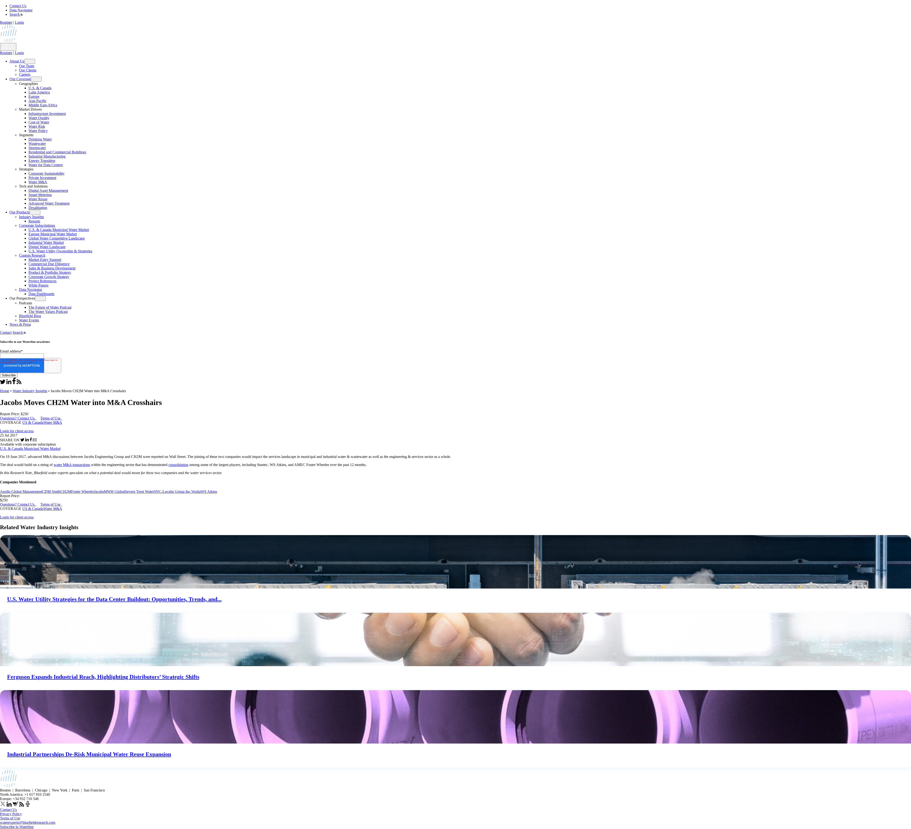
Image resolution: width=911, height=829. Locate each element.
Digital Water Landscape (46, 247)
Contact (6, 332)
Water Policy (38, 131)
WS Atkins (209, 492)
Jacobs (99, 492)
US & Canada (32, 422)
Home (4, 391)
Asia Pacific (37, 101)
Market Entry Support (44, 260)
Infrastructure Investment (47, 114)
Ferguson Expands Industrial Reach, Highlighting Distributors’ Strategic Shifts (103, 677)
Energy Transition (41, 161)
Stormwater (37, 148)
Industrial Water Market (46, 242)
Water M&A (37, 182)
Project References (42, 281)
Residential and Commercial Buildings (57, 152)
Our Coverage (20, 79)
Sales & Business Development (51, 268)
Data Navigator (21, 10)
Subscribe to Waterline (17, 827)
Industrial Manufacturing (46, 156)
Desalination (37, 208)
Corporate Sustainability (46, 173)
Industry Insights (31, 217)
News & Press (20, 324)
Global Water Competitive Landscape (56, 238)
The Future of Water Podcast (49, 307)
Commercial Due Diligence (49, 264)
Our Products (19, 212)
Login (19, 22)
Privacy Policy (11, 814)
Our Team (26, 66)
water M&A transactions (72, 465)
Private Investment (42, 178)
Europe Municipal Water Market (52, 234)
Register (6, 22)
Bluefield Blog (30, 316)
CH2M (65, 492)
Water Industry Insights (30, 391)
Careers (24, 74)
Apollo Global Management (21, 492)
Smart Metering (40, 195)
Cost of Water (38, 122)
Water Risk (36, 126)
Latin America (39, 92)
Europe (33, 96)
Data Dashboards (41, 294)
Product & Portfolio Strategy (49, 272)
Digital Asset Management (48, 190)
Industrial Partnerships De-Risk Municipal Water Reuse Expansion (89, 754)
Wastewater (37, 143)
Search (15, 14)
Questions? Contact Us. (17, 418)
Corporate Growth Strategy (48, 277)
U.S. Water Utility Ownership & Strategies (60, 251)
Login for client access (17, 431)
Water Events (29, 320)
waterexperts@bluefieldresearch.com (27, 822)
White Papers (38, 285)
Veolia (196, 492)
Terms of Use (50, 418)
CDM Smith (51, 492)
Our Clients (27, 70)
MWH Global (114, 492)
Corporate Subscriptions (37, 225)
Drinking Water (40, 139)
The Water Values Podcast (48, 312)
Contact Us (17, 6)
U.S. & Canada (39, 88)
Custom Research (32, 255)
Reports (34, 221)
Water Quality (38, 118)
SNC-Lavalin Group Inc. (172, 492)
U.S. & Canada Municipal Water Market (58, 230)
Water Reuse (37, 199)
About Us (16, 61)
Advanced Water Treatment (49, 203)
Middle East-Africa (42, 105)
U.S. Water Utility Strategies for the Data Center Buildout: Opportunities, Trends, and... (114, 599)
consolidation (178, 465)
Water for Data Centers (45, 165)
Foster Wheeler (82, 492)
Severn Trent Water (139, 492)
